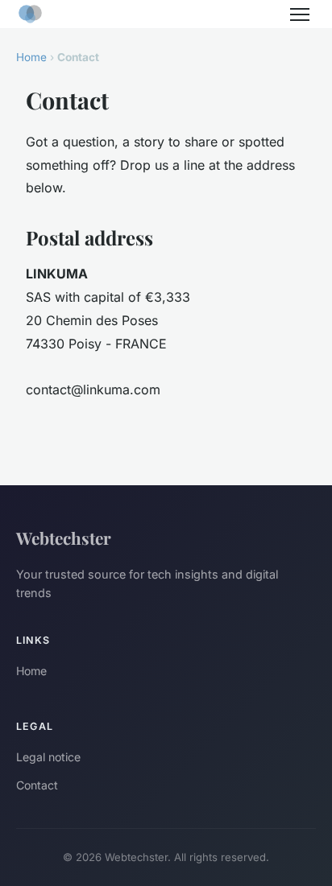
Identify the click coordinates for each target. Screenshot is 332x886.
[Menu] (300, 14)
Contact (37, 785)
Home (31, 57)
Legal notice (48, 757)
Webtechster (63, 537)
